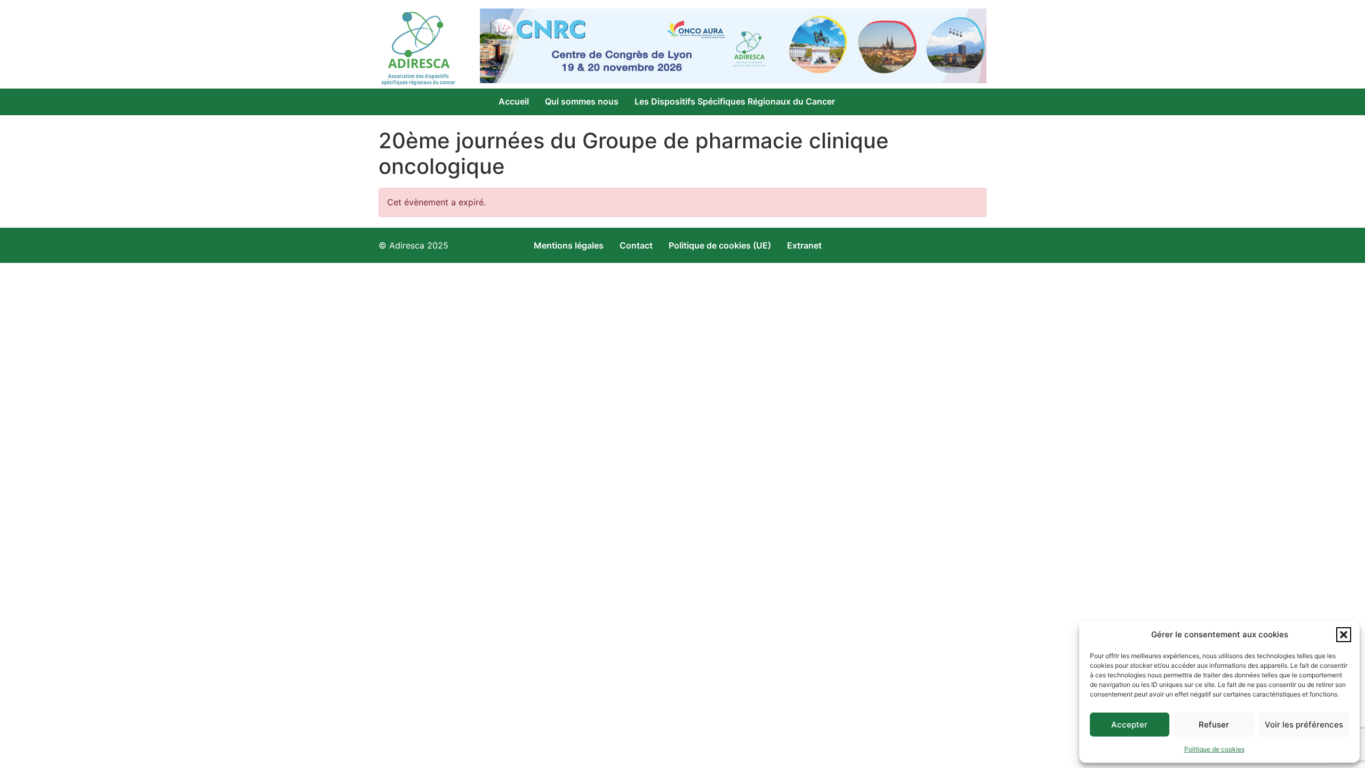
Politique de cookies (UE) (720, 245)
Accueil (514, 101)
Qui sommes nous (582, 101)
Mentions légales (569, 245)
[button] (1343, 634)
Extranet (804, 245)
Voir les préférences (1304, 724)
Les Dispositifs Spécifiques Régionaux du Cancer (735, 101)
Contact (636, 245)
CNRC (511, 122)
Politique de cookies (1214, 749)
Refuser (1214, 724)
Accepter (1129, 724)
